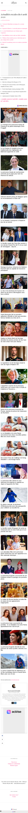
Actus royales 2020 (15, 680)
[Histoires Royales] (14, 2)
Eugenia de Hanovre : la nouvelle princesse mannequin (14, 28)
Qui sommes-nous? (14, 795)
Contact (14, 796)
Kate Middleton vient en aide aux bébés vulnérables (14, 35)
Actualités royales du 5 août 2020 (10, 99)
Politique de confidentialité (14, 763)
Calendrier (3, 10)
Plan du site (14, 762)
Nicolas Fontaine (6, 20)
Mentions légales (14, 765)
